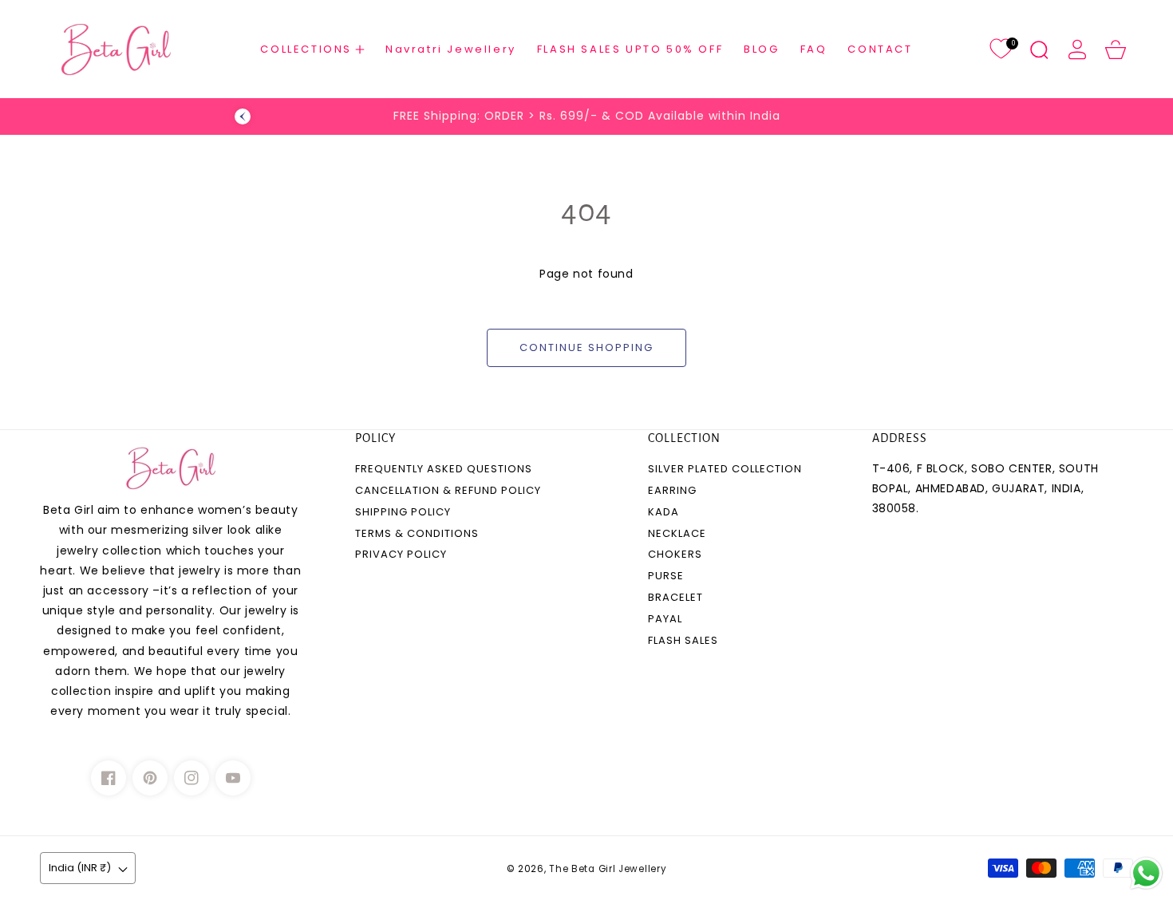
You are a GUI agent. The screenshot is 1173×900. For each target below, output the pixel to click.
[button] (312, 49)
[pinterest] (150, 777)
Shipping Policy (403, 512)
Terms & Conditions (417, 534)
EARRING (672, 491)
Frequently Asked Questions (443, 469)
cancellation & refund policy (448, 491)
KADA (663, 512)
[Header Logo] (116, 49)
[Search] (1039, 49)
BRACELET (675, 598)
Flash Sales (683, 641)
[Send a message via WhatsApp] (1146, 873)
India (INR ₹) (80, 867)
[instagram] (191, 777)
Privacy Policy (401, 555)
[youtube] (233, 777)
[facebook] (108, 777)
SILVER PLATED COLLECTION (725, 469)
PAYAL (665, 619)
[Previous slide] (243, 116)
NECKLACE (677, 534)
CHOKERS (675, 555)
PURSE (666, 576)
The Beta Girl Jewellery (607, 868)
